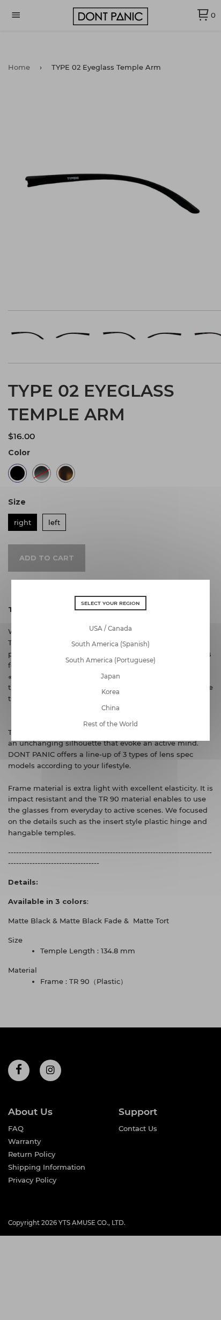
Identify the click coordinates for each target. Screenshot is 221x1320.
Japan (110, 676)
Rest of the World (110, 724)
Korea (110, 692)
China (110, 708)
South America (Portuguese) (110, 660)
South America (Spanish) (110, 644)
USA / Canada (110, 628)
